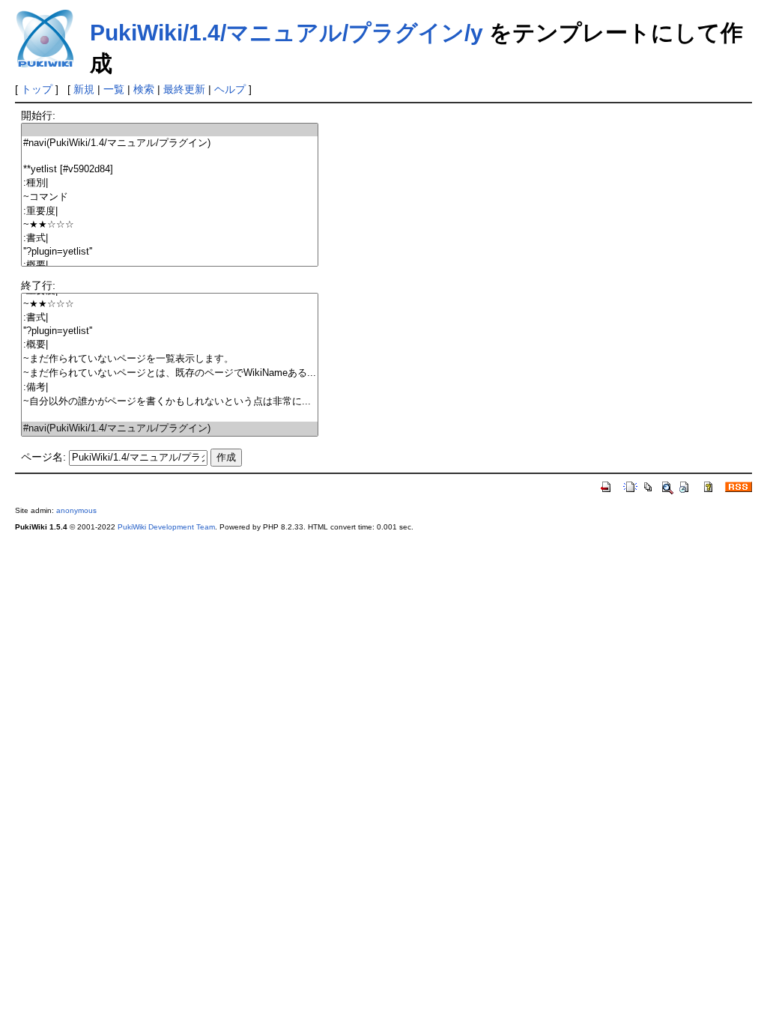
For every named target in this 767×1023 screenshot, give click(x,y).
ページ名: (43, 457)
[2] (170, 157)
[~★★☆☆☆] (170, 225)
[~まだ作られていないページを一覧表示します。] (170, 359)
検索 (143, 89)
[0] (170, 130)
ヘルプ (230, 89)
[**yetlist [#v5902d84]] (170, 169)
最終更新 (184, 89)
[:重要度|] (170, 211)
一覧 (113, 89)
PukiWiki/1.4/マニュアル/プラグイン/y (286, 32)
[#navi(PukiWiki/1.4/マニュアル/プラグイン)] (170, 143)
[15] (170, 415)
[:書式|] (170, 238)
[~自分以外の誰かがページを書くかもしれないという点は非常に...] (170, 402)
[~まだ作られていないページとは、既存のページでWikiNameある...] (170, 373)
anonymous (76, 510)
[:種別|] (170, 183)
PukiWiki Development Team (166, 527)
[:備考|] (170, 387)
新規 (83, 89)
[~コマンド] (170, 197)
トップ (36, 89)
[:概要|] (170, 265)
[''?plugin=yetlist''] (170, 252)
